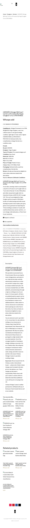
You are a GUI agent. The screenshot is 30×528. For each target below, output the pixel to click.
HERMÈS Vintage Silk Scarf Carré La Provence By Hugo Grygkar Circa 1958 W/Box (14, 250)
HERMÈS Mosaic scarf (8, 241)
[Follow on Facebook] (16, 505)
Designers (9, 14)
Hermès (15, 14)
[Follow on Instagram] (10, 505)
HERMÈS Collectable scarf (17, 239)
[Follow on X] (19, 505)
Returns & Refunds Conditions (16, 177)
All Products (6, 231)
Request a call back (9, 217)
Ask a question (8, 221)
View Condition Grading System (11, 225)
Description (8, 263)
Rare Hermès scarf (19, 254)
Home (4, 14)
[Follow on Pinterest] (13, 505)
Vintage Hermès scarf (8, 256)
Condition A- (6, 128)
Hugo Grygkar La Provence (15, 252)
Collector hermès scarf (16, 237)
